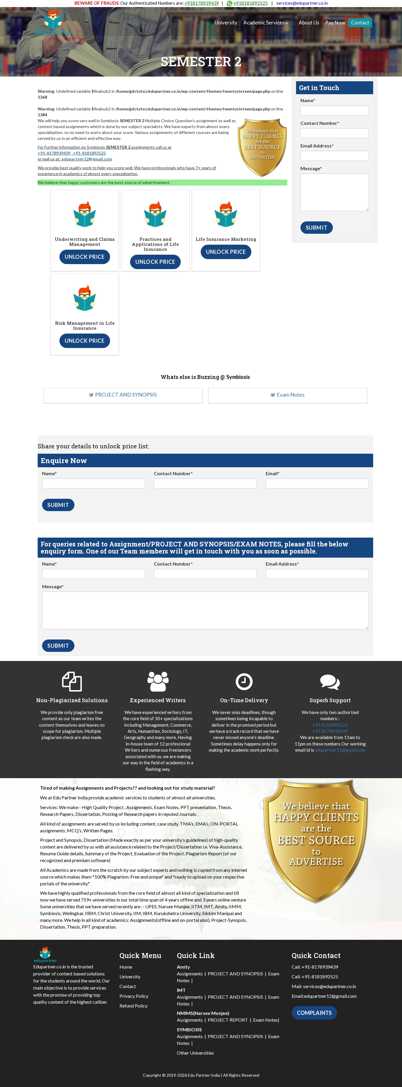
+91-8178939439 (54, 152)
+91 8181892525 (330, 725)
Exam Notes (291, 394)
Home (125, 967)
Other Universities (195, 1052)
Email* (273, 473)
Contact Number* (319, 123)
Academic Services (264, 22)
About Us (309, 22)
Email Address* (317, 145)
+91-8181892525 (89, 152)
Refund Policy (133, 1005)
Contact (360, 22)
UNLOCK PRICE (85, 256)
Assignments (190, 973)
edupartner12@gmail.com (87, 158)
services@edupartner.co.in (302, 3)
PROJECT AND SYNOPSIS (126, 394)
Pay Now (335, 22)
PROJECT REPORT (228, 1020)
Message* (311, 168)
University (226, 22)
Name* (307, 100)
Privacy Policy (133, 996)
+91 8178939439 (330, 731)
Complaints (314, 1013)
